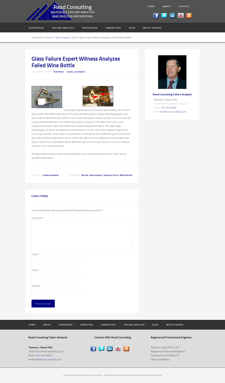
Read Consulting (73, 7)
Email (35, 269)
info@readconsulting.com (173, 111)
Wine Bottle (126, 175)
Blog (156, 324)
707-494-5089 (168, 107)
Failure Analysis (51, 175)
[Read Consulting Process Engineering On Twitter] (165, 17)
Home (32, 324)
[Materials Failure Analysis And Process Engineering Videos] (181, 17)
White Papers (175, 324)
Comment (38, 217)
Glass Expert (95, 175)
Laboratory (108, 324)
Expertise (87, 324)
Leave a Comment (76, 71)
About (47, 324)
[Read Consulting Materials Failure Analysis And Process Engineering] (173, 17)
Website (36, 285)
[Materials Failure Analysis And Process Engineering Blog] (189, 17)
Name (36, 254)
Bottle (85, 175)
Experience (66, 324)
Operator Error (111, 175)
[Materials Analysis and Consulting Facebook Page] (156, 17)
